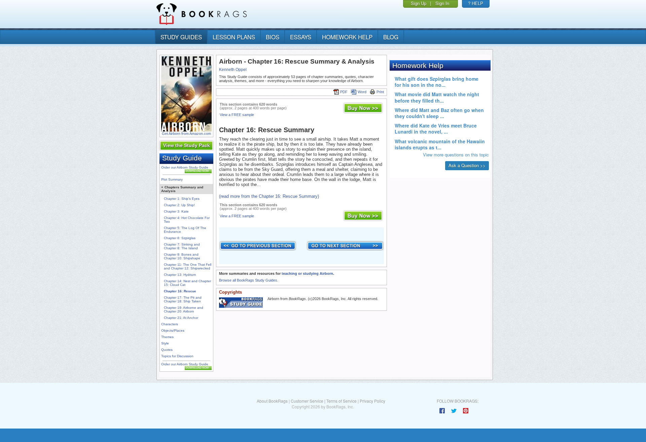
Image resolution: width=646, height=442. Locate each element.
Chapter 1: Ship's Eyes (182, 198)
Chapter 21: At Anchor (181, 318)
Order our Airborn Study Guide (184, 167)
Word (362, 92)
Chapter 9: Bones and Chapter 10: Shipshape (182, 256)
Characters (169, 324)
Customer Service (307, 401)
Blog (390, 37)
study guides (181, 37)
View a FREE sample (237, 115)
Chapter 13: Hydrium (180, 275)
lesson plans (234, 37)
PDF (344, 92)
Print (380, 92)
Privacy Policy (372, 401)
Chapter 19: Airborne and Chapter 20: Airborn (183, 309)
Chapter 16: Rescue (180, 291)
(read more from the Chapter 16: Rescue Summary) (269, 196)
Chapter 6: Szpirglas (179, 238)
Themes (167, 337)
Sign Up (418, 3)
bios (272, 37)
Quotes (167, 350)
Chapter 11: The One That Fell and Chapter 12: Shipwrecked (187, 266)
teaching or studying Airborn (307, 273)
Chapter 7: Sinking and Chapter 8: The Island (182, 246)
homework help (347, 37)
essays (300, 37)
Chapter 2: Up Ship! (179, 205)
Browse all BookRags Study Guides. (248, 280)
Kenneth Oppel (233, 69)
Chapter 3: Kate (176, 211)
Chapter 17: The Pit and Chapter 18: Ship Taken (183, 299)
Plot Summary (172, 179)
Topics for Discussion (177, 356)
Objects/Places (172, 330)
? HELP (475, 3)
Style (165, 343)
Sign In (442, 3)
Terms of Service (341, 401)
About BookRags (272, 401)
